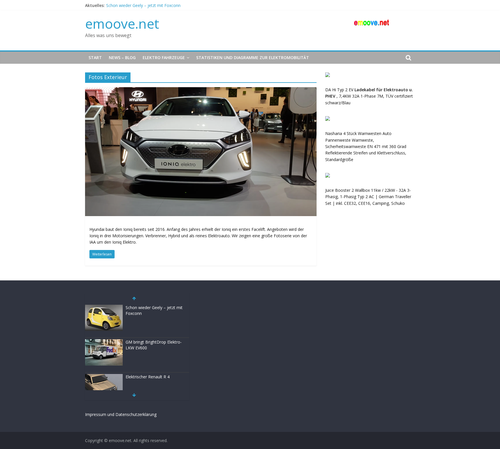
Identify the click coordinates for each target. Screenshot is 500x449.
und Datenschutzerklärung (132, 414)
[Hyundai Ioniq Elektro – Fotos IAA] (201, 90)
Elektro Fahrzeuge (164, 57)
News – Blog (122, 57)
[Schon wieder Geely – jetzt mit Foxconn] (104, 308)
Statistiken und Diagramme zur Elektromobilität (252, 57)
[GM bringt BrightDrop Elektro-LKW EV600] (104, 342)
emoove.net (122, 23)
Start (95, 57)
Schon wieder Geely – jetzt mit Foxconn (143, 5)
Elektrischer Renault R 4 (148, 376)
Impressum (95, 414)
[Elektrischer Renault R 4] (104, 377)
